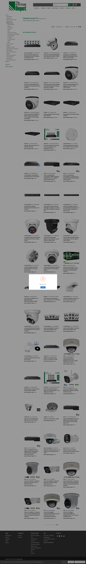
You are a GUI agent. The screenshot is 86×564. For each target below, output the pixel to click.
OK (43, 287)
